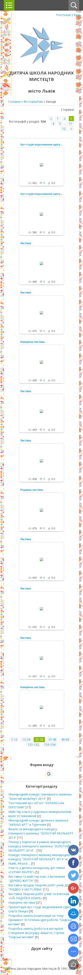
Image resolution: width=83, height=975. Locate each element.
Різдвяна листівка (31, 489)
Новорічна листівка (32, 341)
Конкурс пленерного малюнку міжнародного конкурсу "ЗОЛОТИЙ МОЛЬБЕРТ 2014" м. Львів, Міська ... (40, 859)
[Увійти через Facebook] (41, 774)
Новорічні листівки (21, 902)
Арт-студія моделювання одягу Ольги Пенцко (49, 144)
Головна (14, 102)
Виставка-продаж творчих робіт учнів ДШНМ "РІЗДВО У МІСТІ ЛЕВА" (41, 887)
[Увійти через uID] (34, 774)
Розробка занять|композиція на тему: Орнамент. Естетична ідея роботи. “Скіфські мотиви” (40, 920)
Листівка (25, 243)
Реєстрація (63, 15)
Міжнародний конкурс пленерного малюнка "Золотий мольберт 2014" (40, 796)
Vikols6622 (43, 168)
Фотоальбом (33, 102)
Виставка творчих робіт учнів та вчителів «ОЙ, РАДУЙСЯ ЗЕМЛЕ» (38, 896)
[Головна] (41, 63)
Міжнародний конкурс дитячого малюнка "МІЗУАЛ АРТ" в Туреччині (38, 822)
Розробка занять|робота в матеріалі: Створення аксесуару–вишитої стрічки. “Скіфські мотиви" (36, 933)
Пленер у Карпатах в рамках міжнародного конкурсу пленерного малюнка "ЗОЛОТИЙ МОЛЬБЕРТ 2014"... (39, 846)
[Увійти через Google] (48, 773)
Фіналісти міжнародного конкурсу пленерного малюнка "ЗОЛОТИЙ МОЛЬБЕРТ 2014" (40, 833)
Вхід (76, 15)
